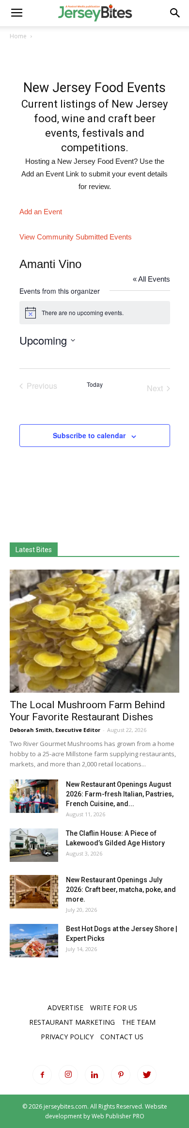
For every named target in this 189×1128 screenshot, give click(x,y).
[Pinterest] (120, 1074)
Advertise (65, 1007)
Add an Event (40, 211)
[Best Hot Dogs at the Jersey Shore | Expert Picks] (34, 940)
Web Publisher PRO (118, 1116)
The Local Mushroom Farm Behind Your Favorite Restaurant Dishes (87, 711)
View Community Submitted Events (75, 237)
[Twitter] (147, 1074)
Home (18, 36)
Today (95, 384)
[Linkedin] (94, 1074)
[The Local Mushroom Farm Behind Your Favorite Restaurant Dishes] (94, 631)
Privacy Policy (67, 1036)
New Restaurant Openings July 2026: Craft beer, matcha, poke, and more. (121, 889)
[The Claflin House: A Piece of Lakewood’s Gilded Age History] (34, 845)
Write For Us (113, 1007)
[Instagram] (68, 1074)
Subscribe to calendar (89, 435)
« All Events (151, 279)
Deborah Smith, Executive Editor (55, 729)
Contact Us (121, 1036)
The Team (139, 1022)
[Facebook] (42, 1074)
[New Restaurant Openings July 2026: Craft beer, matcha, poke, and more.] (34, 891)
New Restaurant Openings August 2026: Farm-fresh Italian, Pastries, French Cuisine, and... (119, 794)
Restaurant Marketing (72, 1022)
